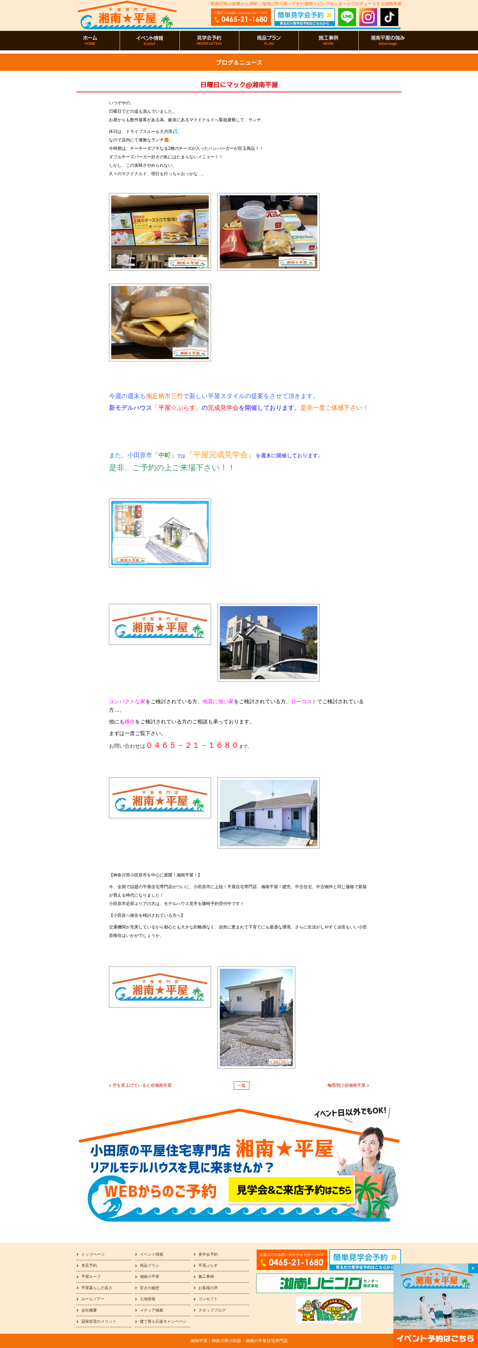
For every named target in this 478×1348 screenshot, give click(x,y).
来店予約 (89, 1265)
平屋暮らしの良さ (97, 1288)
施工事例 (206, 1276)
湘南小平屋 (149, 1276)
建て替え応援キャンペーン (163, 1321)
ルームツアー (93, 1299)
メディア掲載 (151, 1310)
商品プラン (149, 1265)
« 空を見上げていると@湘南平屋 (140, 1085)
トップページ (93, 1254)
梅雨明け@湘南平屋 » (348, 1085)
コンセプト (208, 1299)
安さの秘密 (149, 1288)
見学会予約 (208, 1254)
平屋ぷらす (208, 1265)
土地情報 (147, 1299)
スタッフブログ (212, 1310)
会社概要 (89, 1310)
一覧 (241, 1085)
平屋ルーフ (91, 1276)
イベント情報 (151, 1254)
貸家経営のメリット (98, 1321)
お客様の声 (208, 1288)
